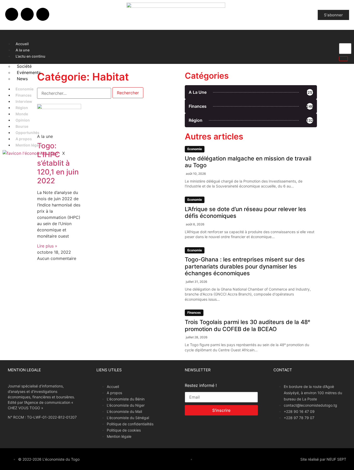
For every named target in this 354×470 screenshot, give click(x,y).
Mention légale (29, 145)
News (22, 78)
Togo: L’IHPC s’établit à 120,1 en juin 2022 (58, 163)
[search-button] (343, 58)
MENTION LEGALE (24, 369)
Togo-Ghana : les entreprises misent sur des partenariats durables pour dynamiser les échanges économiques (245, 266)
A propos (24, 139)
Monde (22, 114)
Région (22, 107)
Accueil (22, 44)
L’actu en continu (30, 56)
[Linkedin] (42, 14)
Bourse (22, 126)
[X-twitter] (27, 14)
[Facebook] (11, 14)
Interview (24, 101)
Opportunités (27, 132)
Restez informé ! (201, 385)
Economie (24, 89)
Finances (24, 95)
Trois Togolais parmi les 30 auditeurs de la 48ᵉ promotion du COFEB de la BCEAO (247, 325)
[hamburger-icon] (329, 43)
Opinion (23, 120)
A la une (23, 50)
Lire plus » (47, 246)
